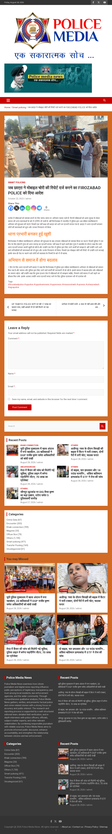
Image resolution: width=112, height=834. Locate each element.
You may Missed (17, 559)
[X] (16, 208)
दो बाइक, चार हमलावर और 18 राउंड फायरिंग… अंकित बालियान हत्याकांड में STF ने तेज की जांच (87, 474)
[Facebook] (10, 208)
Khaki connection (29, 445)
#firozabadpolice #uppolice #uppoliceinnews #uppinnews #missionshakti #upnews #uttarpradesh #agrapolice (53, 286)
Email (11, 386)
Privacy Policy (91, 827)
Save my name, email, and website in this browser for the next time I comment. (50, 399)
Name (11, 373)
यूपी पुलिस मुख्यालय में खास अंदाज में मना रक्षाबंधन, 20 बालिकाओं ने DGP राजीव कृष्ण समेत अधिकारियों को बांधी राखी (37, 453)
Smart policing (16, 182)
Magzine (11, 530)
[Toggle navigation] (8, 100)
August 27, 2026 (27, 502)
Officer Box (12, 534)
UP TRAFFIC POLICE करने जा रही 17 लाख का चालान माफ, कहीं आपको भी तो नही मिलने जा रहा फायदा (31, 307)
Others (74, 445)
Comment (13, 338)
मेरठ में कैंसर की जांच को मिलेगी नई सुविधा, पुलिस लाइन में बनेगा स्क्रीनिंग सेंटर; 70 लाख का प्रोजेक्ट (37, 475)
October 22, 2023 (16, 198)
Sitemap (104, 827)
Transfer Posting (15, 545)
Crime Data (12, 519)
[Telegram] (39, 208)
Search (102, 426)
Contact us (77, 827)
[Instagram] (33, 208)
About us (66, 827)
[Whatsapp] (27, 208)
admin (28, 198)
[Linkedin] (22, 208)
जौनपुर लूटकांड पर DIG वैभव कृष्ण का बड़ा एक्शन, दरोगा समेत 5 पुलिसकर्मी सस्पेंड (37, 495)
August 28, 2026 (27, 462)
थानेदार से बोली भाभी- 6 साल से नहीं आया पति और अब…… (81, 306)
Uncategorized (27, 467)
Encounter (11, 523)
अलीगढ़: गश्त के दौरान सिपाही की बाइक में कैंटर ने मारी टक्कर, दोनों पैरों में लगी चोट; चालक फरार (87, 452)
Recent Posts (18, 440)
